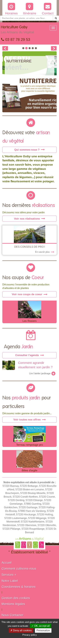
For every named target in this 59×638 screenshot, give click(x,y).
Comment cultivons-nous (19, 568)
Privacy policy (29, 634)
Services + (9, 574)
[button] (5, 48)
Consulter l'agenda (27, 355)
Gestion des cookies (16, 598)
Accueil (6, 562)
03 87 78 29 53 (17, 39)
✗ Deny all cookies (21, 630)
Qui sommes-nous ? (27, 149)
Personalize (43, 630)
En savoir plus (42, 252)
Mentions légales (13, 604)
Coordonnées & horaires (19, 586)
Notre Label (10, 580)
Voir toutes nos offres (27, 419)
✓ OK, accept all (40, 626)
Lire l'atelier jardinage (40, 373)
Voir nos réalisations (27, 218)
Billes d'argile (29, 470)
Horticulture (17, 29)
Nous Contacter (12, 615)
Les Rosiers (29, 320)
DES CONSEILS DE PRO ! (29, 247)
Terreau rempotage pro (29, 444)
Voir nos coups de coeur (27, 294)
